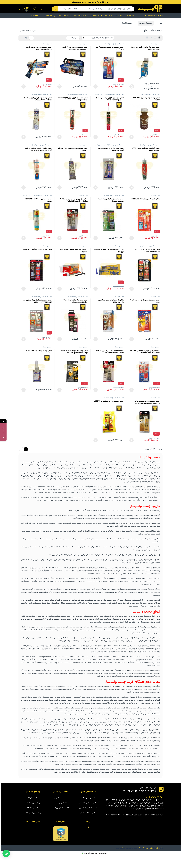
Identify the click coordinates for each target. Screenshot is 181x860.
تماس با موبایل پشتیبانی (88, 803)
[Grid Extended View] (155, 37)
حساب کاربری (35, 15)
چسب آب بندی (119, 44)
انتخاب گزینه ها (131, 86)
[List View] (151, 37)
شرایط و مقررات (96, 15)
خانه (161, 23)
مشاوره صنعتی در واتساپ (60, 808)
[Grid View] (159, 37)
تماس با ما (108, 15)
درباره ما (119, 15)
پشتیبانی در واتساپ (60, 803)
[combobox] (106, 8)
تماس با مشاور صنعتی (88, 813)
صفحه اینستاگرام (60, 798)
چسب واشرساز (155, 44)
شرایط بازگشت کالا (64, 15)
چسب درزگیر (110, 145)
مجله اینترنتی (129, 15)
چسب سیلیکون (109, 94)
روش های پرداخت (33, 803)
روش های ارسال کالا (81, 15)
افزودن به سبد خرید (96, 86)
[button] (6, 853)
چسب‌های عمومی (145, 23)
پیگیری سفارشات (49, 15)
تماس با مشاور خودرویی (88, 808)
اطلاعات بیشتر (96, 137)
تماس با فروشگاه (88, 798)
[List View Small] (147, 37)
